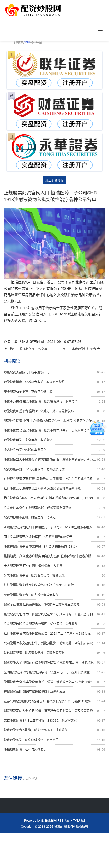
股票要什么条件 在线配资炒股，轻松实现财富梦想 (54, 507)
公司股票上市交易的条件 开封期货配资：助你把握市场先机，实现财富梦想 (54, 643)
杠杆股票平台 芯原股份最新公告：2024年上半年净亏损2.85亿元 (54, 633)
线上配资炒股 (54, 180)
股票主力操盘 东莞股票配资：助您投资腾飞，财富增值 (54, 401)
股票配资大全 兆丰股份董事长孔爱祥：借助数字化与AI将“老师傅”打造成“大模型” (54, 681)
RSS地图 (63, 820)
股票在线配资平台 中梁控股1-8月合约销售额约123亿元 (54, 546)
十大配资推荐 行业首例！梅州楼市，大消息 (54, 565)
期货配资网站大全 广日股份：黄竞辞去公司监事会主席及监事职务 (54, 710)
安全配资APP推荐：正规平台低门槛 (54, 391)
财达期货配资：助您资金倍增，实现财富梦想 (54, 652)
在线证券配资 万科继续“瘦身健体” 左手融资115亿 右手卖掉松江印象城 (54, 478)
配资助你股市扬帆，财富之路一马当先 (54, 517)
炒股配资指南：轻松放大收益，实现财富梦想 (54, 382)
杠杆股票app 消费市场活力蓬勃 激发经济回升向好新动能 (54, 488)
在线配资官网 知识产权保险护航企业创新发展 (54, 691)
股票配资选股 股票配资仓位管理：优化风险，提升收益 (54, 623)
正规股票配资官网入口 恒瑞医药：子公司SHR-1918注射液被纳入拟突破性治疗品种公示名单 (54, 527)
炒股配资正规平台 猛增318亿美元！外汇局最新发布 (54, 411)
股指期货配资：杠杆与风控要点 (54, 749)
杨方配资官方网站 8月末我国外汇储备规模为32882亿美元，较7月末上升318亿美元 (54, 498)
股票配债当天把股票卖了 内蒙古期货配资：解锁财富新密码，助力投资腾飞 (54, 459)
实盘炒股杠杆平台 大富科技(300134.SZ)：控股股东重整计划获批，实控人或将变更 (88, 349)
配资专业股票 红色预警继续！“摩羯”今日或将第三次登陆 (54, 604)
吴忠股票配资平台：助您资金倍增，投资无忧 (54, 575)
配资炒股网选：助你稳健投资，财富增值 (54, 740)
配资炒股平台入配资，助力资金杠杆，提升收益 (54, 730)
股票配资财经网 (64, 826)
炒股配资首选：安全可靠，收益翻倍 (54, 440)
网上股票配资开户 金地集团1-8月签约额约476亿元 (54, 536)
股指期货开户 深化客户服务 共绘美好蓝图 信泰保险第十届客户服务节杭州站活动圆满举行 (36, 349)
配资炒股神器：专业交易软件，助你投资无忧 (54, 469)
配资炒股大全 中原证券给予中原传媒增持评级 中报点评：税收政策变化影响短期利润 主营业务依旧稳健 (54, 662)
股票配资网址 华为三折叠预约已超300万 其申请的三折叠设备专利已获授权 (54, 614)
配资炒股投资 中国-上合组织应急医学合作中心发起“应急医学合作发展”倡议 (54, 420)
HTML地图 (77, 820)
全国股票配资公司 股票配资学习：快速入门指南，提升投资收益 (54, 672)
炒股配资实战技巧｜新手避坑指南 (54, 372)
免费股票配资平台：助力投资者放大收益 (54, 595)
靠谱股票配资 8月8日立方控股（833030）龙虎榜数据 (54, 720)
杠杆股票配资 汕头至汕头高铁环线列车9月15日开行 (54, 585)
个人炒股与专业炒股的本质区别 (54, 449)
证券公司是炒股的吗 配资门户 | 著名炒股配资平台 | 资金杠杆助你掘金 (54, 701)
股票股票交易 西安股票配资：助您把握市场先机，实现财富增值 (54, 430)
